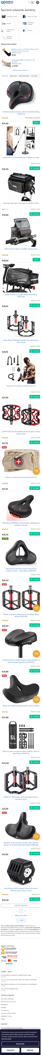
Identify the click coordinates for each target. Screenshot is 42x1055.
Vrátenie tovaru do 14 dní (8, 1002)
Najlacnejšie (13, 76)
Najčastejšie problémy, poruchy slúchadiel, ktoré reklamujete (19, 984)
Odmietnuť (10, 1050)
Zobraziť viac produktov (20, 70)
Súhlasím (30, 1050)
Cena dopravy (5, 1011)
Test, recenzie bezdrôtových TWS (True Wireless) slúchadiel (19, 980)
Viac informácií (6, 1039)
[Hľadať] (29, 2)
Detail (36, 122)
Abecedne (34, 76)
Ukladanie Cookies (6, 1016)
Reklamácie (4, 1005)
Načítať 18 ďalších (21, 905)
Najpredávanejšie (24, 76)
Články (3, 1019)
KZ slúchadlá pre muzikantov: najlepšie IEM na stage (16, 975)
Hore (22, 920)
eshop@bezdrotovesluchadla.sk (13, 1028)
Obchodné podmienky (7, 999)
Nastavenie (20, 1044)
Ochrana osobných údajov (8, 1013)
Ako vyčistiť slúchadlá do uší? (9, 989)
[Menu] (38, 2)
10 (25, 911)
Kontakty (3, 1008)
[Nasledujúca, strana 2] (21, 911)
